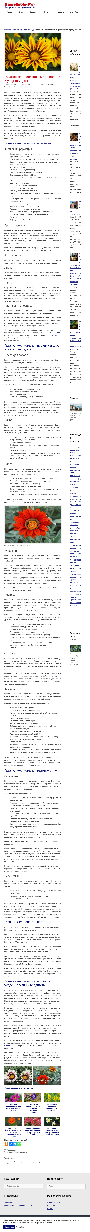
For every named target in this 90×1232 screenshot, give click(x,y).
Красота (60, 12)
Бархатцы (53, 335)
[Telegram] (15, 1144)
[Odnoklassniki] (6, 1144)
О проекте (8, 1202)
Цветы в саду (28, 30)
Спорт (21, 12)
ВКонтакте (51, 1205)
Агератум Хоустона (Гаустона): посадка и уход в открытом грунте (30, 1162)
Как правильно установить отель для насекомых (75, 452)
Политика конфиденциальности (18, 1205)
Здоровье (33, 12)
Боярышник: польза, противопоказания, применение (75, 470)
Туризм (9, 12)
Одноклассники (53, 1202)
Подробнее (20, 1227)
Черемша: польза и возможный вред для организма (75, 551)
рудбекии (18, 338)
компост (57, 676)
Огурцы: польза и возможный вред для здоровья (75, 565)
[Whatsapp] (19, 1144)
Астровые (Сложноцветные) (17, 1152)
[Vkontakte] (11, 1144)
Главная (7, 30)
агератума (56, 333)
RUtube (50, 1209)
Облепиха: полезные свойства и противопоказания (25, 1164)
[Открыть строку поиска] (82, 18)
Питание (47, 12)
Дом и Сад (74, 12)
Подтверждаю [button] (9, 1227)
